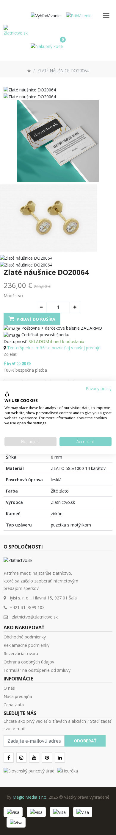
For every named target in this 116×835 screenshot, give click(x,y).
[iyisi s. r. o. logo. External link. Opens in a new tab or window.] (7, 394)
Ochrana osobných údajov (29, 662)
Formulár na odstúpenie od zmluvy (37, 670)
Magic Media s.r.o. (29, 797)
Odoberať (85, 741)
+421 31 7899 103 (27, 607)
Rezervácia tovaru (21, 653)
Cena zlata (14, 705)
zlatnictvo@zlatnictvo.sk (35, 617)
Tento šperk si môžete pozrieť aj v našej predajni (54, 347)
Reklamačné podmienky (26, 645)
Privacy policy (99, 388)
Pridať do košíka (35, 319)
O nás (9, 688)
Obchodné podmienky (25, 637)
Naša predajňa (18, 696)
